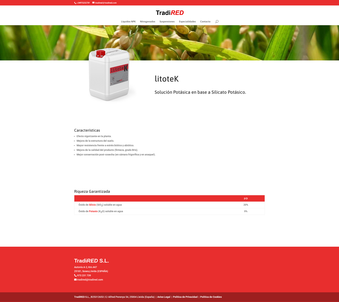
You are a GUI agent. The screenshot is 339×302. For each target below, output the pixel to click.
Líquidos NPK (128, 21)
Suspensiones (167, 21)
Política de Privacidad (185, 296)
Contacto (205, 21)
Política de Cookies (211, 296)
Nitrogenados (147, 21)
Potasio (93, 211)
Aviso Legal (163, 296)
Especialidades (187, 21)
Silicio (92, 204)
